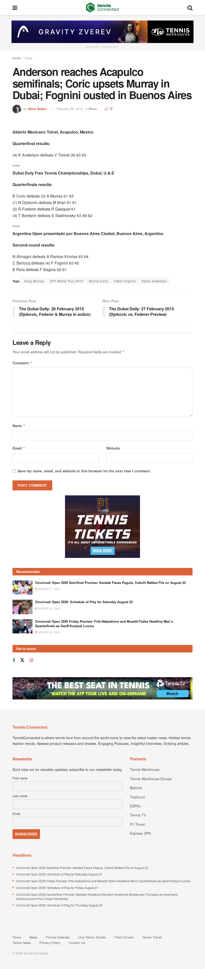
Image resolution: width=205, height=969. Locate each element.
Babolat (136, 787)
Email (18, 448)
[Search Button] (190, 7)
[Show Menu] (14, 7)
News (28, 58)
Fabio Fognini (125, 281)
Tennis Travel (152, 937)
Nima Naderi (37, 108)
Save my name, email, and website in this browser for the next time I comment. (84, 470)
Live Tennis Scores (92, 937)
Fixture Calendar (58, 937)
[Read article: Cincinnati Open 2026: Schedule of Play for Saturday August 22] (22, 607)
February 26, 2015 (69, 108)
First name (20, 778)
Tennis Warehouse (145, 769)
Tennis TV (138, 814)
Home (16, 58)
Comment (22, 362)
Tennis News (21, 942)
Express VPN (140, 833)
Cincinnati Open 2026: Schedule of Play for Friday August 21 (57, 887)
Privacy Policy (50, 942)
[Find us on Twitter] (22, 660)
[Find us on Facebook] (13, 660)
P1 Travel (137, 824)
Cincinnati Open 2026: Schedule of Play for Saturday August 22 (84, 601)
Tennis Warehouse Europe (151, 778)
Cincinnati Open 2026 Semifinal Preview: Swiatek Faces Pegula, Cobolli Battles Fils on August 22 (110, 582)
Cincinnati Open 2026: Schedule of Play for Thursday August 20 (59, 905)
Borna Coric (98, 281)
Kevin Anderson (154, 281)
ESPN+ (135, 805)
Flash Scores (124, 937)
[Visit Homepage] (102, 8)
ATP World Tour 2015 (67, 281)
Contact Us (77, 942)
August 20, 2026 (48, 632)
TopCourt (137, 796)
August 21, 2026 (48, 589)
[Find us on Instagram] (31, 660)
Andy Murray (34, 281)
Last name (19, 796)
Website (113, 448)
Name (19, 425)
